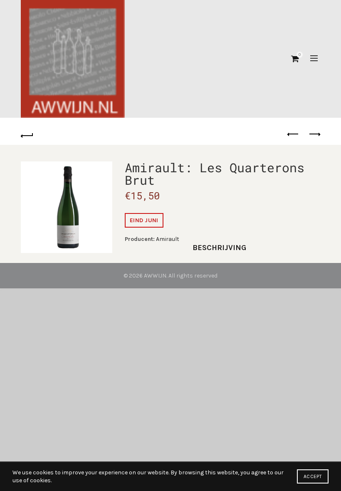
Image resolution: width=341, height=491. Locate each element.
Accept (313, 476)
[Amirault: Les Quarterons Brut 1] (66, 207)
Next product (314, 134)
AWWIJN (155, 275)
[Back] (27, 134)
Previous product (293, 134)
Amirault (167, 239)
